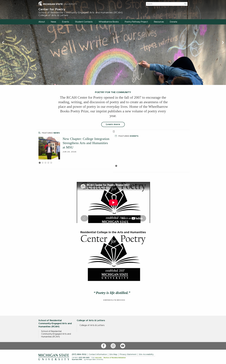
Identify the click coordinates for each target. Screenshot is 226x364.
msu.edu (98, 357)
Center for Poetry (80, 12)
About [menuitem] (41, 22)
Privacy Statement (128, 354)
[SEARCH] (185, 4)
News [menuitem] (53, 22)
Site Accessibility (146, 354)
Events (128, 136)
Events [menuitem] (65, 22)
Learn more (113, 124)
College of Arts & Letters (92, 325)
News (51, 133)
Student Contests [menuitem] (84, 22)
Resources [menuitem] (159, 22)
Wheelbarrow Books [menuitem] (109, 22)
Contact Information (98, 354)
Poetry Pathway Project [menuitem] (136, 22)
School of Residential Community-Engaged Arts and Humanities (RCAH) (56, 334)
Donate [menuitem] (173, 22)
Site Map (113, 354)
